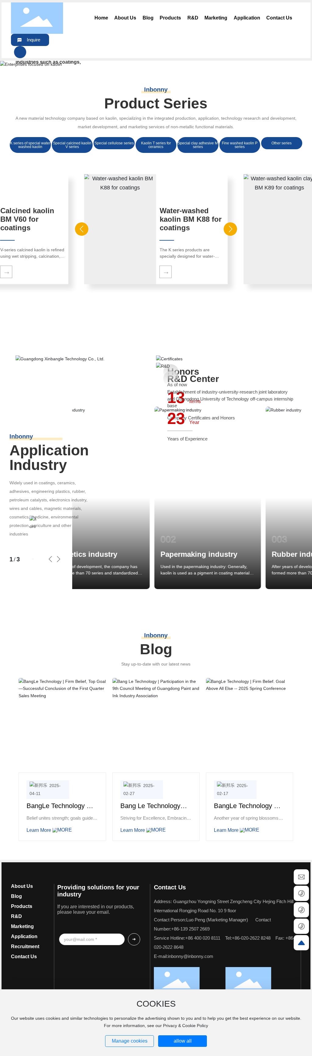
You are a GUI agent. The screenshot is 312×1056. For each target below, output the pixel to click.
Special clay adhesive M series (198, 145)
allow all (183, 1041)
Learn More (39, 830)
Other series (281, 143)
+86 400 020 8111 (202, 938)
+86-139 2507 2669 (190, 928)
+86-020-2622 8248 (251, 938)
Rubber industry (240, 554)
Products (21, 906)
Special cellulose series (114, 143)
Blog (16, 896)
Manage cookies (129, 1041)
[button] (296, 64)
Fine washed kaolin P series (239, 145)
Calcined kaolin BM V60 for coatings (27, 219)
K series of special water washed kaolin (30, 145)
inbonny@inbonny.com (190, 956)
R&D (16, 916)
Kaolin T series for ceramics (156, 145)
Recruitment (25, 946)
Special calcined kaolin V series (72, 145)
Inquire (33, 39)
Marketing (22, 926)
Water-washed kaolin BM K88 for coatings (191, 219)
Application (24, 936)
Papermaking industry (139, 554)
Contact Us (24, 956)
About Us (22, 886)
